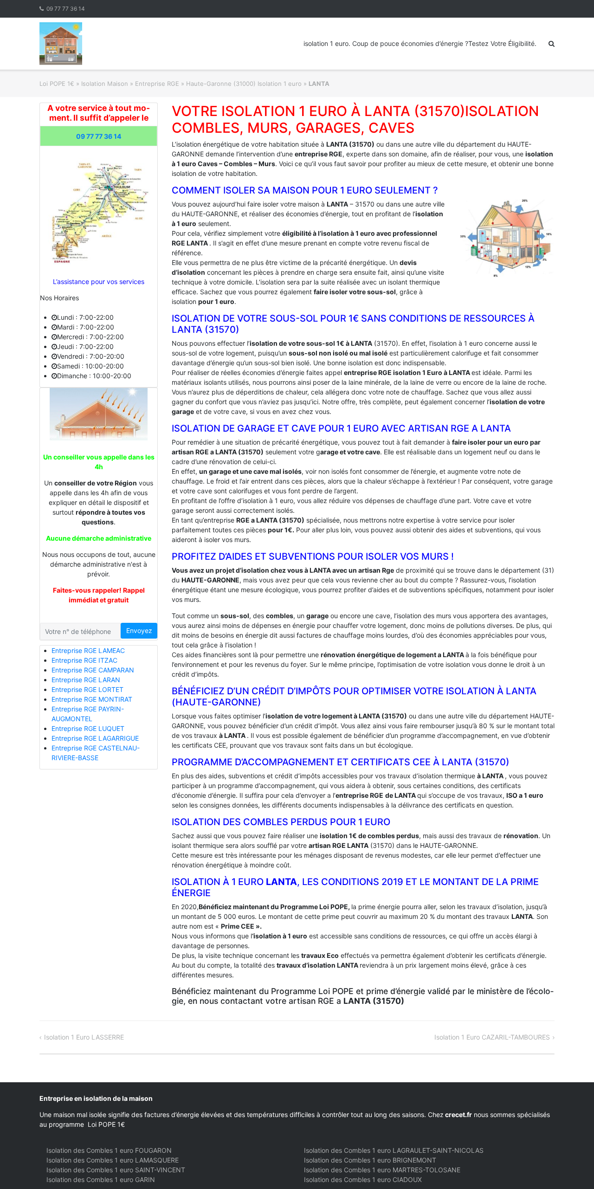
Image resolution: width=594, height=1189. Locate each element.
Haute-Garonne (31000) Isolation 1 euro (244, 83)
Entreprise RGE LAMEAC (88, 650)
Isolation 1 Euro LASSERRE (84, 1037)
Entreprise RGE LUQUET (88, 728)
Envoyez (139, 630)
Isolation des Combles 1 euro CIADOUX (363, 1179)
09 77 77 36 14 (65, 8)
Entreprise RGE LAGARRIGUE (95, 738)
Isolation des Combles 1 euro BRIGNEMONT (370, 1160)
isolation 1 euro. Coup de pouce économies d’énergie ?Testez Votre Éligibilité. (419, 43)
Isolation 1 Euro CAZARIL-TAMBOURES (492, 1037)
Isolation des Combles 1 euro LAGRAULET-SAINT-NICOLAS (394, 1150)
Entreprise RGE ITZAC (84, 660)
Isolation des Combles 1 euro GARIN (100, 1179)
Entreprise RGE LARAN (86, 680)
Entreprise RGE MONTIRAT (92, 699)
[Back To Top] (571, 1166)
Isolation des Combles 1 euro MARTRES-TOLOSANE (382, 1170)
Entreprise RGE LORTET (87, 689)
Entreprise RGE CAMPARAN (93, 670)
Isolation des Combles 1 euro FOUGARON (109, 1150)
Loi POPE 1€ (56, 83)
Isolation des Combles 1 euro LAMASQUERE (112, 1160)
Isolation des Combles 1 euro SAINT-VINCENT (115, 1170)
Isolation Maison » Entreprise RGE (130, 83)
